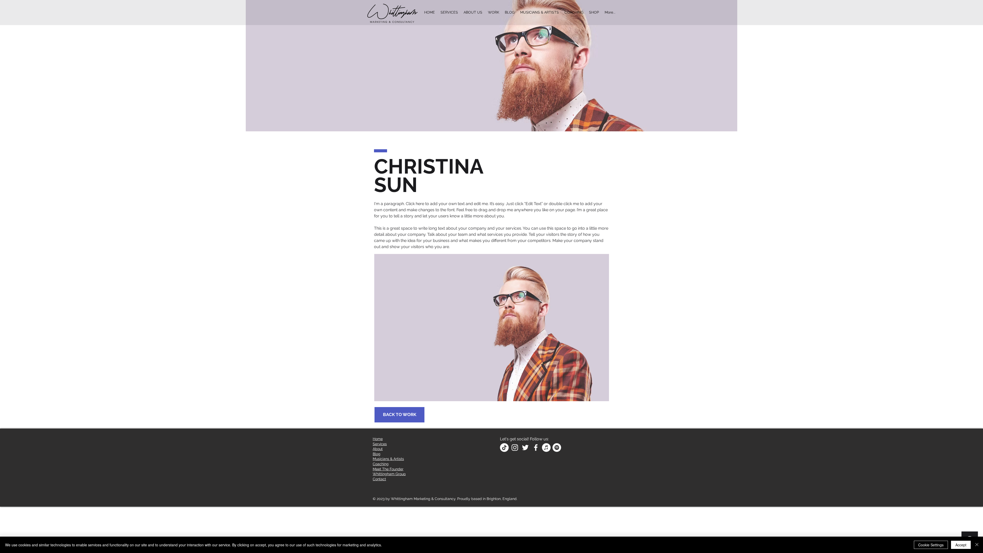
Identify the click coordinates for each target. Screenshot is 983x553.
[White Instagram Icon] (514, 447)
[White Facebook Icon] (535, 447)
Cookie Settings (931, 544)
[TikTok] (504, 447)
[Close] (977, 545)
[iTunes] (546, 447)
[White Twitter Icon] (525, 447)
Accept (960, 544)
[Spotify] (556, 447)
